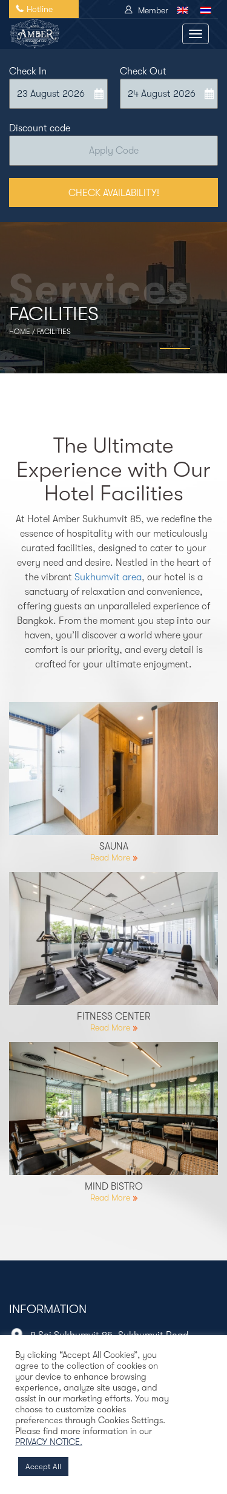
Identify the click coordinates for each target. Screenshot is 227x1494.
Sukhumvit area (108, 577)
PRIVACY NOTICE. (48, 1442)
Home (19, 331)
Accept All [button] (43, 1466)
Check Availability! (113, 193)
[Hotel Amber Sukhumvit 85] (34, 34)
